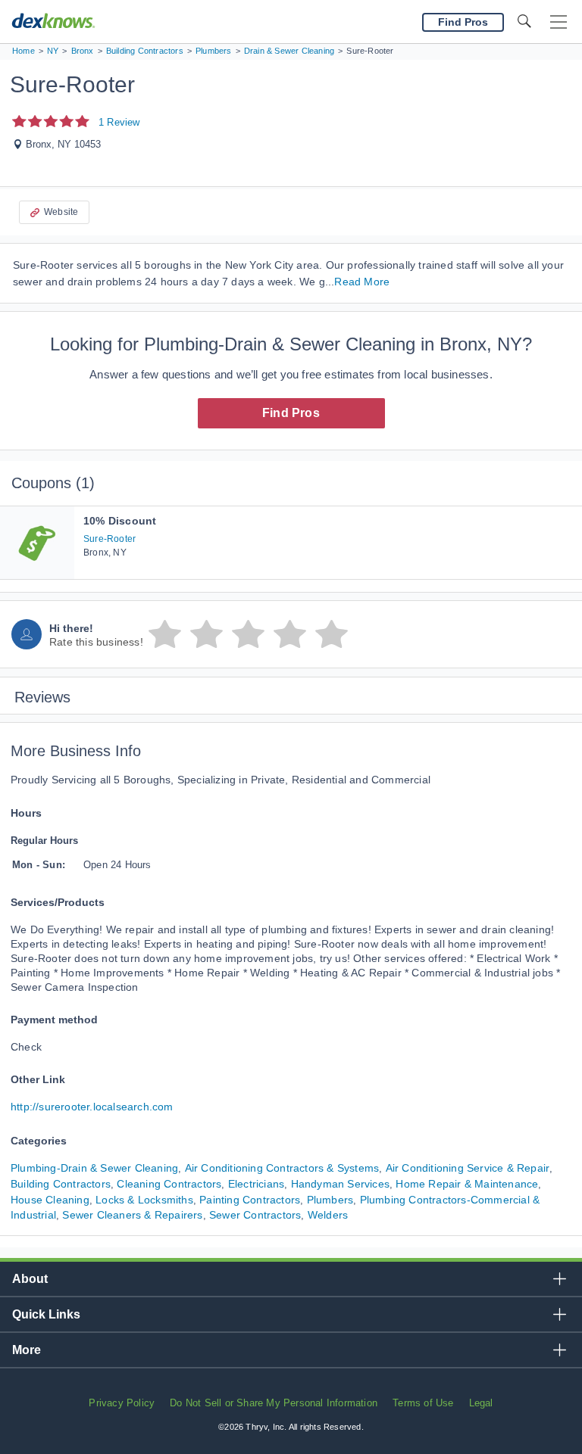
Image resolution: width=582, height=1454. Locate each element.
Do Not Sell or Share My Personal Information (273, 1403)
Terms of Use (423, 1403)
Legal (481, 1403)
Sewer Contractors (255, 1215)
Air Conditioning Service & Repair (468, 1168)
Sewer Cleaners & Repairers (132, 1215)
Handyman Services (340, 1184)
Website (61, 212)
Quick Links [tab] (46, 1314)
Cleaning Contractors (169, 1184)
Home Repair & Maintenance (467, 1184)
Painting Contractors (249, 1200)
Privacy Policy (122, 1403)
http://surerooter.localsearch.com (92, 1107)
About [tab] (30, 1278)
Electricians (256, 1184)
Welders (328, 1215)
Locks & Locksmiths (144, 1200)
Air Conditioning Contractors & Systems (282, 1168)
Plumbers (330, 1200)
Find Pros (291, 412)
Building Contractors (61, 1184)
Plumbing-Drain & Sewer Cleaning (94, 1168)
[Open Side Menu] (558, 22)
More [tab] (26, 1349)
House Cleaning (50, 1200)
